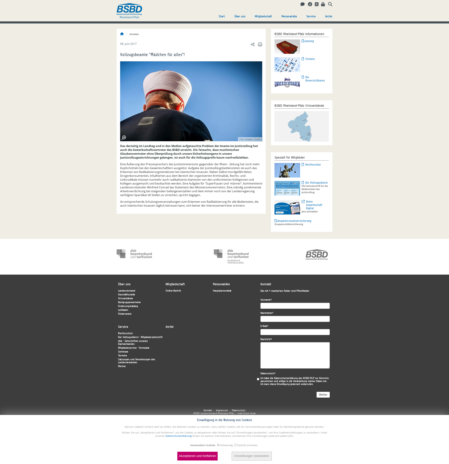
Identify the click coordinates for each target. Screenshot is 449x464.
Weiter (323, 394)
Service (311, 16)
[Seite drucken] (259, 44)
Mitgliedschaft (263, 16)
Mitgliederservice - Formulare (133, 347)
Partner (122, 366)
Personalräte (289, 16)
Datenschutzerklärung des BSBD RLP (294, 378)
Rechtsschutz (313, 164)
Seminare (123, 351)
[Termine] (287, 64)
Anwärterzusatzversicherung (289, 221)
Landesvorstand (126, 290)
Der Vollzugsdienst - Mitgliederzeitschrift (140, 337)
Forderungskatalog (128, 306)
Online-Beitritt (173, 290)
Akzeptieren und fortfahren (197, 456)
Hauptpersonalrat (222, 290)
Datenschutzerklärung (178, 436)
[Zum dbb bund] (134, 256)
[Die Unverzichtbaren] (287, 82)
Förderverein (125, 313)
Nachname (266, 313)
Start (222, 16)
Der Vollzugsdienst (316, 182)
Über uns (239, 16)
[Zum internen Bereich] (322, 4)
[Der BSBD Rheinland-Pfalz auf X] (315, 4)
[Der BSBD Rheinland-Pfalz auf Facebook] (308, 4)
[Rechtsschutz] (287, 170)
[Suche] (329, 4)
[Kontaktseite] (301, 4)
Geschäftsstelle (126, 294)
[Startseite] (122, 34)
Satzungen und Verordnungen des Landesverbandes (136, 361)
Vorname (266, 299)
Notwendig (226, 445)
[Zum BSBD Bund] (317, 256)
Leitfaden (123, 310)
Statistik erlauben (247, 445)
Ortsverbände (125, 298)
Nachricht (266, 339)
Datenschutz (268, 373)
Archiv (328, 16)
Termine (310, 59)
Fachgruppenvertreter (129, 302)
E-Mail (264, 326)
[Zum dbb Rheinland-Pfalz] (231, 256)
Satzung (309, 41)
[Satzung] (287, 46)
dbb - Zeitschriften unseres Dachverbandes (133, 343)
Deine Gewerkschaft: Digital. (314, 205)
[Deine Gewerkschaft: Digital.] (287, 207)
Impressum (222, 410)
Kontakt (208, 410)
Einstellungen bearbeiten (251, 456)
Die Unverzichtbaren (315, 79)
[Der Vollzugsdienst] (287, 188)
